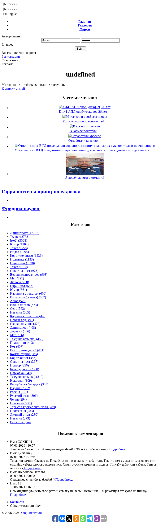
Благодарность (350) (24, 369)
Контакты (17, 502)
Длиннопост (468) (23, 327)
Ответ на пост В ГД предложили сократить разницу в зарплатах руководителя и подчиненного (83, 150)
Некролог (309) (21, 380)
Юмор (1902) (19, 244)
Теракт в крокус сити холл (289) (33, 407)
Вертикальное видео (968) (28, 274)
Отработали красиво (83, 140)
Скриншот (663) (21, 286)
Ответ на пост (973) (24, 271)
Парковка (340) (21, 373)
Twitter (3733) (19, 236)
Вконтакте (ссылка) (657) (28, 297)
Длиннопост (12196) (24, 233)
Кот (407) (16, 346)
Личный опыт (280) (24, 414)
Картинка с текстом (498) (28, 316)
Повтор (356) (19, 365)
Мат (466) (17, 335)
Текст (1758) (19, 248)
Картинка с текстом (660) (28, 293)
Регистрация (11, 56)
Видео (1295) (19, 252)
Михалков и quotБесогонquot (83, 121)
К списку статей (13, 88)
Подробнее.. (117, 449)
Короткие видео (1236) (26, 255)
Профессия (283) (22, 411)
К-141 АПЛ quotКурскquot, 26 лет (83, 111)
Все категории (20, 422)
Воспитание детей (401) (27, 350)
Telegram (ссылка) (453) (26, 339)
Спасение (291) (21, 403)
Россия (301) (19, 392)
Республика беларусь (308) (29, 384)
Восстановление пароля (19, 52)
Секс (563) (17, 308)
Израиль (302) (20, 388)
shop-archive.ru (31, 513)
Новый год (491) (22, 320)
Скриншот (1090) (22, 263)
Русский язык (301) (24, 395)
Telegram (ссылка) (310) (26, 376)
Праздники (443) (22, 342)
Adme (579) (18, 301)
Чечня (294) (18, 399)
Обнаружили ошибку (25, 505)
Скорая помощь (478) (25, 324)
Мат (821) (17, 278)
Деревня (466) (20, 331)
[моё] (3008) (18, 240)
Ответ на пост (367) (24, 361)
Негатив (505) (20, 312)
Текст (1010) (19, 267)
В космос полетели (83, 131)
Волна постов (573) (24, 305)
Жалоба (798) (19, 282)
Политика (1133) (22, 259)
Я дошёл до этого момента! (84, 177)
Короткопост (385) (23, 358)
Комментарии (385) (24, 354)
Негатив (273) (20, 418)
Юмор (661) (18, 289)
